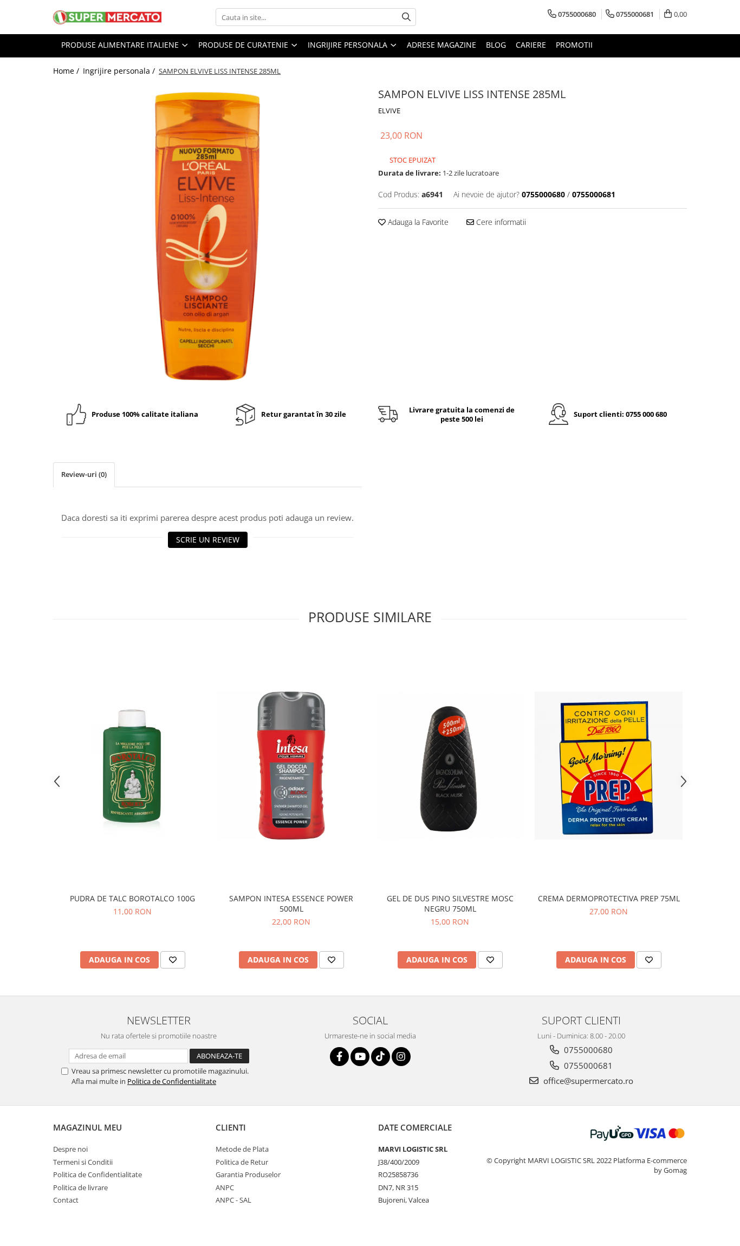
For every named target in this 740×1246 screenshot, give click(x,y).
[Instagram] (401, 1056)
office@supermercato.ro (587, 1080)
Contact (66, 1200)
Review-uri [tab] (84, 474)
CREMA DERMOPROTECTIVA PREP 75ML (609, 898)
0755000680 (587, 1049)
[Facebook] (339, 1056)
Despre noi (70, 1149)
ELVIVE (389, 110)
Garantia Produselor (248, 1174)
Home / (67, 71)
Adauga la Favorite (417, 222)
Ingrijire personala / (120, 71)
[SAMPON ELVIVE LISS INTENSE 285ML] (207, 236)
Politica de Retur (242, 1162)
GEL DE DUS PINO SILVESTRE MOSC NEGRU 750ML (450, 903)
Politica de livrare (80, 1187)
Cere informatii (500, 222)
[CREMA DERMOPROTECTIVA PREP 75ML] (609, 766)
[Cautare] (406, 17)
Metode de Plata (242, 1149)
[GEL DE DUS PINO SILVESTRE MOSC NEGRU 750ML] (450, 766)
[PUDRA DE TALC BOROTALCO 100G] (132, 766)
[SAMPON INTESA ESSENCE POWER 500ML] (291, 766)
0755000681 (587, 1065)
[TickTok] (380, 1056)
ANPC (225, 1187)
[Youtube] (359, 1056)
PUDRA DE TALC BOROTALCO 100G (132, 898)
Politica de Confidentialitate (171, 1081)
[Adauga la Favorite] (172, 960)
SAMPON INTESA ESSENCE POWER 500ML (291, 903)
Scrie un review (207, 539)
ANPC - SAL (233, 1200)
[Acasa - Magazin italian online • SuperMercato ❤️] (107, 17)
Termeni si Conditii (83, 1162)
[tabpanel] (207, 236)
